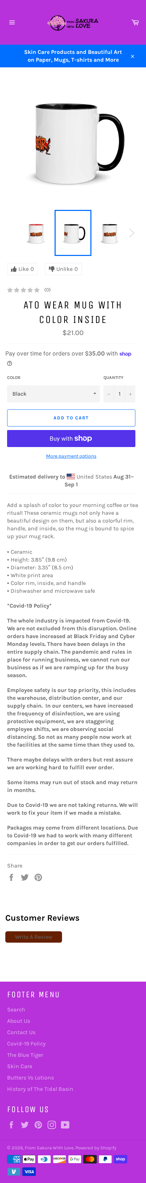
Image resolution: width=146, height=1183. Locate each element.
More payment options (71, 456)
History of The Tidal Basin (40, 1089)
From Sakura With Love (49, 1147)
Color (14, 377)
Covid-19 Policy (26, 1043)
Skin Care (19, 1066)
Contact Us (21, 1032)
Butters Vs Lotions (30, 1077)
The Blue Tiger (25, 1054)
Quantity (113, 377)
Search (16, 1009)
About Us (18, 1020)
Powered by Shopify (95, 1147)
